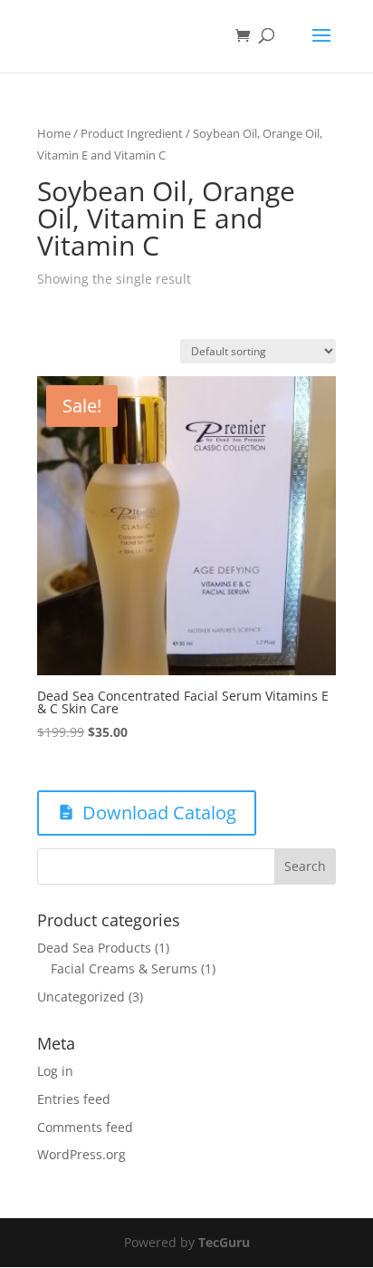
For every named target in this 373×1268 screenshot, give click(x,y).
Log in (55, 1070)
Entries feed (73, 1099)
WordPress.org (81, 1154)
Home (54, 133)
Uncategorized (81, 996)
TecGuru (224, 1242)
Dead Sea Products (94, 947)
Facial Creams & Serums (124, 968)
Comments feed (85, 1127)
